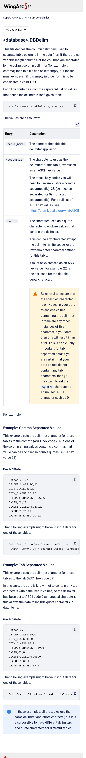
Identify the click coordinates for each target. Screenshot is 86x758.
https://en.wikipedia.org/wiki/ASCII (54, 211)
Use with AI (16, 29)
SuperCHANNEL (12, 17)
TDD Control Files (40, 17)
